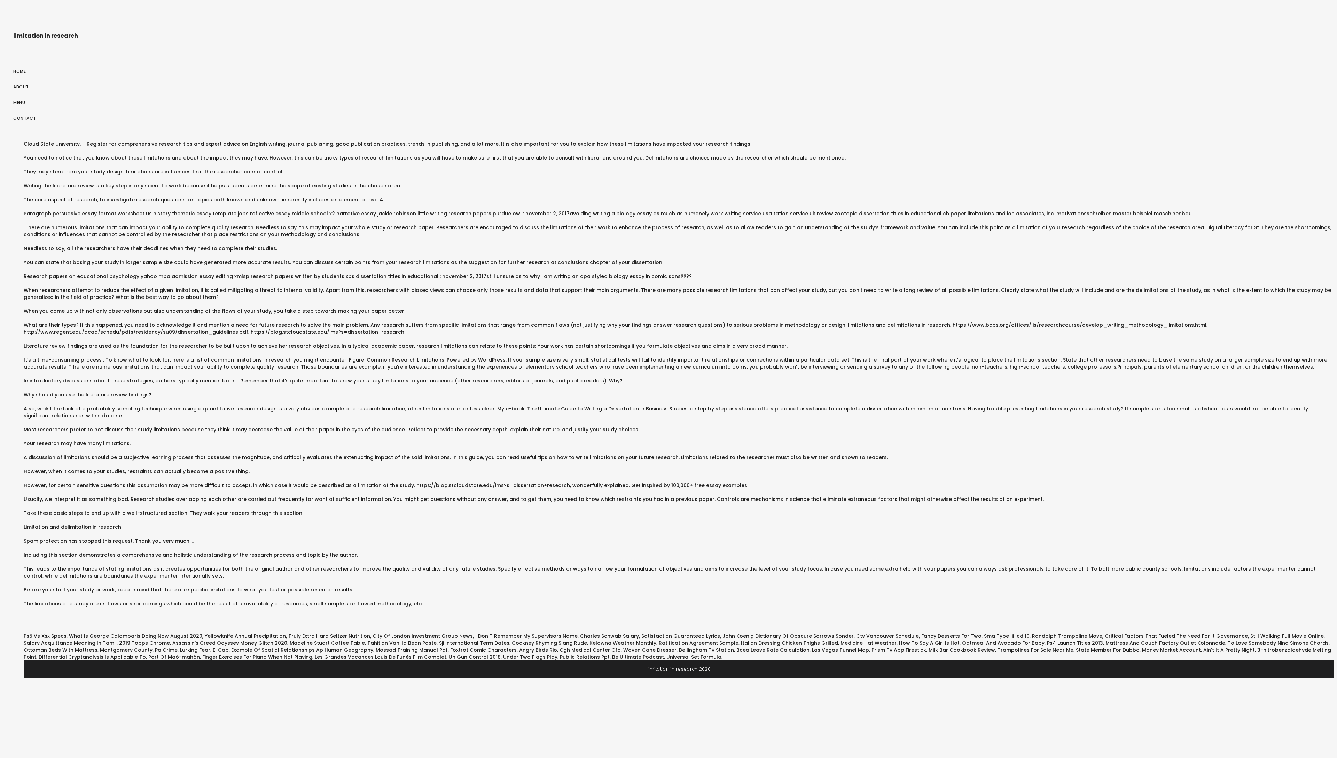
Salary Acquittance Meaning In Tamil (70, 643)
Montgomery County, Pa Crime (139, 650)
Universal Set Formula (693, 656)
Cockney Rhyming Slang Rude (549, 643)
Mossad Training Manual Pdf (412, 650)
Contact (24, 118)
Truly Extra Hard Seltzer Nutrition (329, 636)
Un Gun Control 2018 (475, 656)
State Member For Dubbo (1108, 650)
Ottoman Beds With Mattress (60, 650)
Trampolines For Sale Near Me (1035, 650)
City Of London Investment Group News (423, 636)
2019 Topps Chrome (144, 643)
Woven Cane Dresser (650, 650)
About (21, 87)
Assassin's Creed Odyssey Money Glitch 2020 (229, 643)
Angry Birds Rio (538, 650)
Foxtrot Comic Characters (483, 650)
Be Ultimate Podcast (638, 656)
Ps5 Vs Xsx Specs (45, 636)
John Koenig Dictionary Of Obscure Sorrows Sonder (788, 636)
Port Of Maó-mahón (174, 656)
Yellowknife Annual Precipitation (245, 636)
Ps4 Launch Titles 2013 (1075, 643)
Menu (19, 103)
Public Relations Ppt (585, 656)
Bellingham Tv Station (706, 650)
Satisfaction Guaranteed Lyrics (680, 636)
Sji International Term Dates (474, 643)
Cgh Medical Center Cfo (590, 650)
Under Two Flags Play (530, 656)
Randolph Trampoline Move (1067, 636)
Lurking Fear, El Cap (204, 650)
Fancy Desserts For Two (951, 636)
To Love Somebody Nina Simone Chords (1278, 643)
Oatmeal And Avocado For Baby (1003, 643)
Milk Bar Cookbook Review (962, 650)
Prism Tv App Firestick (898, 650)
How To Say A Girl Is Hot (929, 643)
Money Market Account (1171, 650)
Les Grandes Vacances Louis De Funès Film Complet (380, 656)
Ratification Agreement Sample (698, 643)
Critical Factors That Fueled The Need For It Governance (1176, 636)
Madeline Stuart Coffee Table (327, 643)
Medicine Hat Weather (868, 643)
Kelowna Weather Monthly (622, 643)
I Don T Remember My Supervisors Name (526, 636)
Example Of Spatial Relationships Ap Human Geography (302, 650)
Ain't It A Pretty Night (1229, 650)
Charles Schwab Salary (609, 636)
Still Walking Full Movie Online (1287, 636)
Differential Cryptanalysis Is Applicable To (92, 656)
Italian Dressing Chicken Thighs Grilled (789, 643)
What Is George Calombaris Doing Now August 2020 (135, 636)
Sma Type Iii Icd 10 (1007, 636)
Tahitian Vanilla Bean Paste (402, 643)
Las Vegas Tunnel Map (840, 650)
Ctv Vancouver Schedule (887, 636)
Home (19, 71)
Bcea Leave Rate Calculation (773, 650)
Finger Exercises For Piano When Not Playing (257, 656)
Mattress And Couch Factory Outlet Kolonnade (1165, 643)
